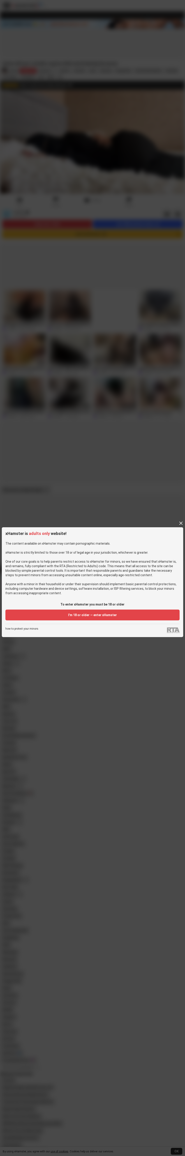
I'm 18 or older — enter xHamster (92, 615)
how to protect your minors (21, 628)
